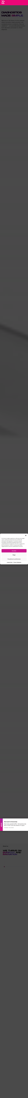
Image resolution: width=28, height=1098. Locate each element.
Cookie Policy (10, 562)
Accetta (14, 550)
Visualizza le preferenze (14, 559)
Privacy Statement (17, 562)
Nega (14, 555)
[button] (26, 535)
